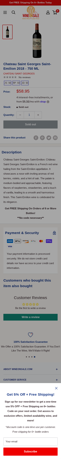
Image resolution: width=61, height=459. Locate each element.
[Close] (56, 388)
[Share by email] (55, 137)
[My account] (48, 12)
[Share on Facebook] (36, 137)
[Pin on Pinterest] (42, 137)
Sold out (30, 124)
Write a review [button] (30, 317)
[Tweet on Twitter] (48, 137)
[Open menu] (5, 12)
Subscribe (30, 451)
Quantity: (8, 114)
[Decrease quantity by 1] (20, 114)
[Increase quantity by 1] (38, 114)
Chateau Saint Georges (19, 73)
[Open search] (13, 12)
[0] (55, 12)
